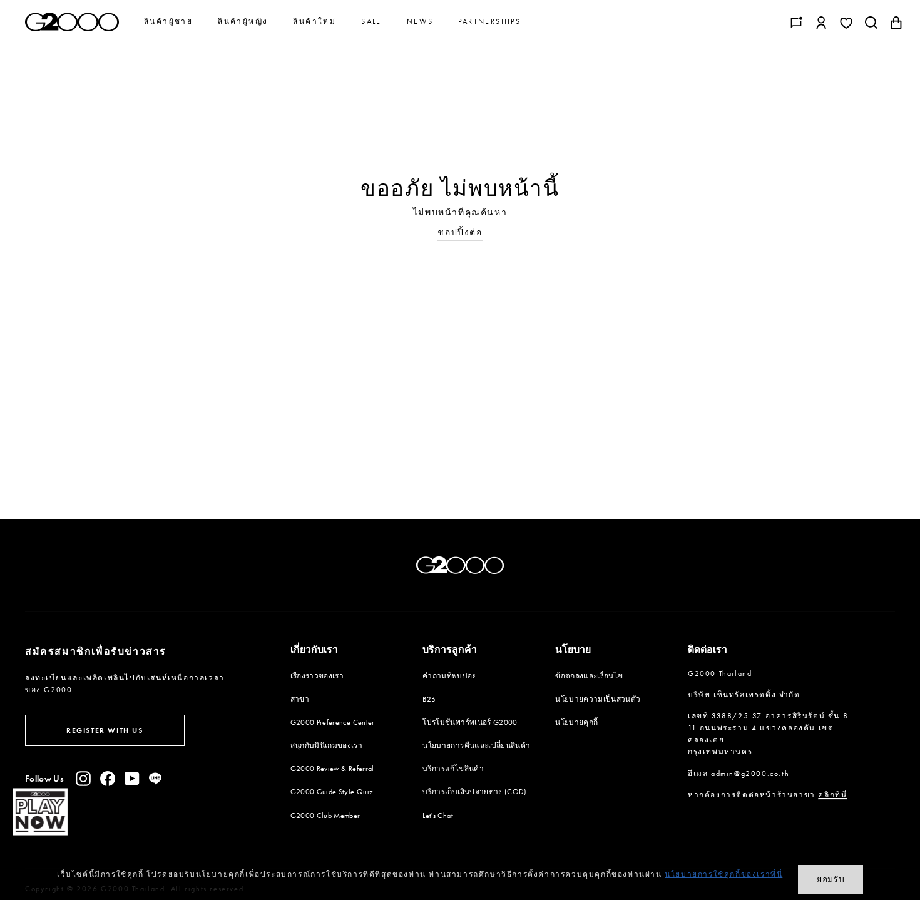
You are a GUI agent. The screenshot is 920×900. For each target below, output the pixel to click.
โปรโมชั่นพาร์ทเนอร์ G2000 (469, 722)
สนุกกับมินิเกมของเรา (326, 745)
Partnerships (489, 21)
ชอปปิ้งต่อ (459, 232)
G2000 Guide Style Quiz (332, 791)
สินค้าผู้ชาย (168, 21)
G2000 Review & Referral (332, 768)
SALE (371, 21)
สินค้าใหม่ (314, 21)
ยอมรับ (830, 879)
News (420, 21)
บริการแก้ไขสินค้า (453, 768)
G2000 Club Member (325, 815)
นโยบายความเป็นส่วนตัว (597, 699)
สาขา (299, 699)
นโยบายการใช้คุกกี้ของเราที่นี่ (723, 874)
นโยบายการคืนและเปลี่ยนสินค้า (476, 745)
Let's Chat (437, 815)
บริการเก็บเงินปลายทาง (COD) (474, 791)
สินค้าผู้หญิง (243, 21)
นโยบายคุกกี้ (576, 722)
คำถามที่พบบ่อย (449, 676)
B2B (428, 699)
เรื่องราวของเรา (317, 676)
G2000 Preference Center (332, 722)
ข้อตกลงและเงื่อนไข (589, 676)
